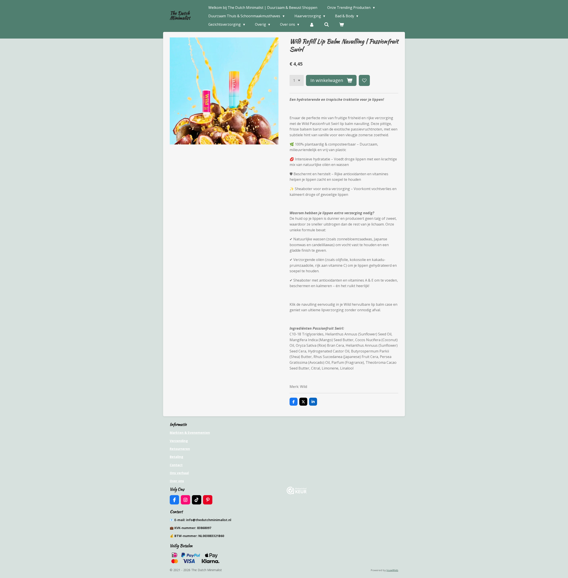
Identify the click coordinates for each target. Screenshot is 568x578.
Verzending (179, 441)
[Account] (311, 24)
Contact (176, 465)
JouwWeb (392, 570)
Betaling (176, 457)
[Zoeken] (326, 24)
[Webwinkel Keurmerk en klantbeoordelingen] (297, 493)
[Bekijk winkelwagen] (341, 24)
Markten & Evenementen (190, 432)
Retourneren (180, 449)
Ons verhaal (179, 473)
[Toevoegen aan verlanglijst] (364, 80)
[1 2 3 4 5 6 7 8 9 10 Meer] (297, 80)
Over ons (177, 481)
